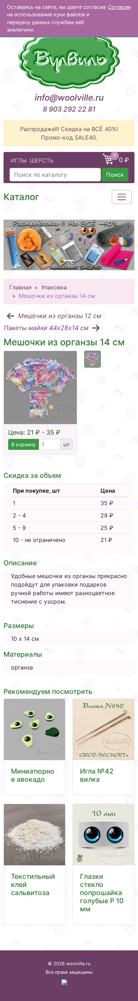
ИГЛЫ (19, 160)
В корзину (23, 444)
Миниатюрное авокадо (32, 775)
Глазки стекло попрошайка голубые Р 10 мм (101, 892)
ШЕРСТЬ (41, 160)
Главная (20, 287)
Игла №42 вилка (97, 775)
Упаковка (54, 287)
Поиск (115, 174)
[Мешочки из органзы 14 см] (40, 387)
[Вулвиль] (69, 58)
